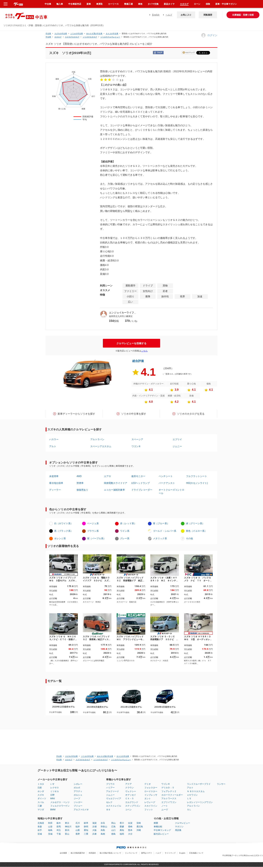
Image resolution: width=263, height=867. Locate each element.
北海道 (41, 823)
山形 (50, 826)
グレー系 (124, 538)
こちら (144, 351)
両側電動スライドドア (115, 483)
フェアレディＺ (168, 791)
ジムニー (177, 446)
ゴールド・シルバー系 (164, 531)
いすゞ (53, 784)
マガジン (179, 826)
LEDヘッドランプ (140, 483)
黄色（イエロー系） (196, 531)
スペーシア (137, 439)
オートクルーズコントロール (171, 491)
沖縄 (139, 830)
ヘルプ (169, 15)
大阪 (94, 830)
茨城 (50, 834)
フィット (148, 809)
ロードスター (150, 791)
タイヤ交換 (153, 4)
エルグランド (131, 802)
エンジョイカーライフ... (122, 312)
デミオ (147, 784)
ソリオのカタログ (90, 37)
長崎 (130, 826)
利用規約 (92, 853)
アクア (128, 784)
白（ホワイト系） (63, 523)
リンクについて (131, 853)
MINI (52, 798)
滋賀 (94, 823)
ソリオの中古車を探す (133, 413)
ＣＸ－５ (129, 798)
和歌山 (104, 826)
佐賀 (130, 823)
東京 (67, 823)
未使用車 (54, 476)
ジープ (77, 798)
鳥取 (103, 830)
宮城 (40, 834)
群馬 (59, 826)
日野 (52, 795)
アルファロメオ (81, 809)
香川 (122, 823)
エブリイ (177, 439)
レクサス (54, 787)
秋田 (50, 823)
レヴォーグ (149, 802)
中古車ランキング (162, 830)
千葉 (59, 834)
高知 (122, 830)
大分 (130, 834)
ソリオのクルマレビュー (110, 37)
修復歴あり (82, 489)
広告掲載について (196, 853)
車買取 (99, 4)
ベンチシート (166, 476)
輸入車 (60, 4)
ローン (197, 4)
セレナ (109, 802)
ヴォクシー (130, 791)
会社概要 (63, 853)
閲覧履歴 (208, 15)
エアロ (107, 476)
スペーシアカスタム (100, 446)
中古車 (48, 34)
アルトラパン (97, 439)
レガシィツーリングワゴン (200, 802)
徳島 (113, 834)
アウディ (78, 791)
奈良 (103, 823)
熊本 (130, 830)
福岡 (122, 834)
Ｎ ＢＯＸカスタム (196, 791)
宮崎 (139, 823)
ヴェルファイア (113, 798)
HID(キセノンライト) (197, 483)
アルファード (112, 791)
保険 (208, 4)
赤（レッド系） (128, 523)
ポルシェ (78, 795)
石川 (78, 823)
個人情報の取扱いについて (110, 853)
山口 (113, 830)
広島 (113, 826)
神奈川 (68, 826)
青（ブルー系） (161, 523)
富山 (67, 834)
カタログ (184, 4)
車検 (140, 4)
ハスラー (54, 439)
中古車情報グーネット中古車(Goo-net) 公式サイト (242, 855)
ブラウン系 (93, 531)
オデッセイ (130, 795)
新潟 (67, 830)
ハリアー (110, 787)
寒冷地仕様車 (56, 483)
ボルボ (77, 787)
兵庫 (94, 834)
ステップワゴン (132, 806)
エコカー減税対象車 (114, 489)
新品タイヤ (169, 4)
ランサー (221, 784)
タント (147, 798)
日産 (40, 787)
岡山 (113, 823)
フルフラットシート (196, 476)
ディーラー (55, 489)
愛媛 (122, 826)
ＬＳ (189, 798)
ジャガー (78, 802)
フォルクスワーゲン (60, 806)
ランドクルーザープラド (199, 784)
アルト (52, 446)
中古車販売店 (74, 4)
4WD (79, 476)
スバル (41, 802)
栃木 (59, 823)
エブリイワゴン (168, 802)
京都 (94, 826)
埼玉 (59, 830)
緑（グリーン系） (195, 523)
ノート (164, 806)
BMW (52, 809)
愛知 (86, 830)
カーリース (113, 4)
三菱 (40, 806)
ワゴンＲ (136, 446)
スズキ (41, 795)
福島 (50, 830)
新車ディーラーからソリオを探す (76, 413)
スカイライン (150, 806)
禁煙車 (80, 483)
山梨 (78, 830)
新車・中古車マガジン (226, 4)
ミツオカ (54, 791)
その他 (189, 538)
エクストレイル (113, 806)
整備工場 (128, 4)
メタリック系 (160, 538)
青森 (40, 826)
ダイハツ (42, 798)
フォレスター (150, 787)
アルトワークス (168, 798)
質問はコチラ (146, 853)
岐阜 (86, 823)
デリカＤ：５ (167, 787)
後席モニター (138, 476)
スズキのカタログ (72, 37)
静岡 (86, 826)
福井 (78, 826)
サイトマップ (170, 853)
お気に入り (186, 15)
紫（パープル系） (96, 538)
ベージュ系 (93, 523)
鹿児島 (140, 826)
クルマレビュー (182, 823)
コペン (128, 809)
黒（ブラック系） (63, 531)
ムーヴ (164, 809)
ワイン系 (124, 531)
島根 (103, 834)
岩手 (40, 830)
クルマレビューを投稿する (131, 343)
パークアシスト (167, 483)
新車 (89, 4)
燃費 (156, 823)
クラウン (129, 787)
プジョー (78, 806)
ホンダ (41, 791)
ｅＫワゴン (192, 795)
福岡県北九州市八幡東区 (121, 316)
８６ (108, 809)
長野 (78, 834)
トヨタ (41, 784)
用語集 (178, 830)
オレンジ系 (60, 538)
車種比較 (158, 826)
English (155, 15)
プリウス (110, 784)
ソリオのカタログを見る (190, 413)
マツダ (41, 809)
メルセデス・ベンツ (60, 802)
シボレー (78, 784)
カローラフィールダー (172, 795)
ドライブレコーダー (141, 489)
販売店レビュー (161, 834)
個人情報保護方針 (78, 853)
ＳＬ (189, 809)
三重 (86, 834)
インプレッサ (150, 795)
